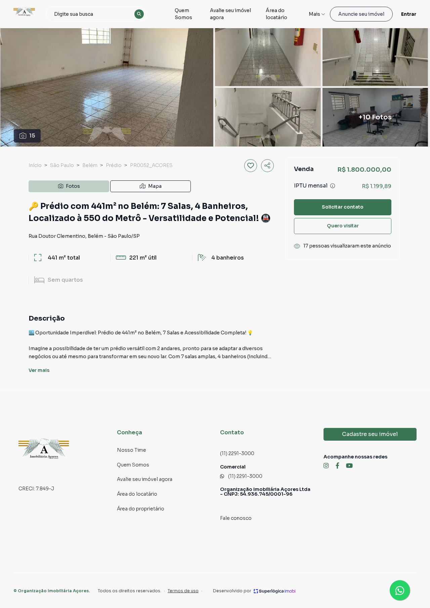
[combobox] (96, 14)
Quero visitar (343, 226)
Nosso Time (131, 450)
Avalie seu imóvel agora (230, 13)
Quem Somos (183, 13)
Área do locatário (276, 13)
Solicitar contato (342, 207)
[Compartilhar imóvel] (267, 165)
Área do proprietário (140, 509)
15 (32, 135)
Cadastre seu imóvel (370, 434)
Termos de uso (183, 590)
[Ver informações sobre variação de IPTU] (332, 185)
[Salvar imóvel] (250, 165)
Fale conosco (236, 518)
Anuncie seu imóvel (361, 14)
